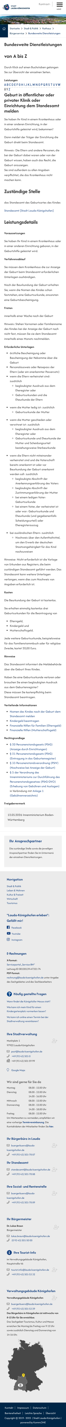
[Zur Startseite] (16, 7)
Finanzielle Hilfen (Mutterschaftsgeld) (33, 730)
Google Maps (18, 1070)
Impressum (23, 1407)
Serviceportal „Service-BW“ (21, 964)
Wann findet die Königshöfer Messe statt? (28, 1001)
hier (51, 1126)
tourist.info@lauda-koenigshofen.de (30, 1270)
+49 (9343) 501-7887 (23, 1154)
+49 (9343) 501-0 (21, 1056)
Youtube (16, 933)
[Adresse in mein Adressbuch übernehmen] (55, 1041)
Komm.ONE (39, 1422)
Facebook (17, 927)
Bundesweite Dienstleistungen (44, 33)
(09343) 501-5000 (22, 1240)
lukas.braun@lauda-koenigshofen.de (30, 1236)
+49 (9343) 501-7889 (23, 1202)
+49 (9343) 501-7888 (23, 1174)
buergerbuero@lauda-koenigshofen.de (31, 1304)
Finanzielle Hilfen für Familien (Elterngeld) (35, 726)
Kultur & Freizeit (15, 894)
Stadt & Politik (31, 28)
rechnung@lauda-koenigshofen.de (25, 977)
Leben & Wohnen (16, 890)
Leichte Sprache (33, 1413)
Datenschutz (39, 1407)
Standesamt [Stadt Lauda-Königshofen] (29, 211)
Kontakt (9, 1407)
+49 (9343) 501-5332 (23, 1274)
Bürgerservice (17, 33)
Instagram (17, 940)
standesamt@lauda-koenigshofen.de (30, 1169)
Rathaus (46, 28)
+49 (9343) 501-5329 (23, 1308)
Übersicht (51, 1413)
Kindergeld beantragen (24, 721)
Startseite (15, 28)
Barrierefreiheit (13, 1413)
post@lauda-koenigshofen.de (26, 1051)
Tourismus (12, 903)
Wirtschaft (12, 899)
